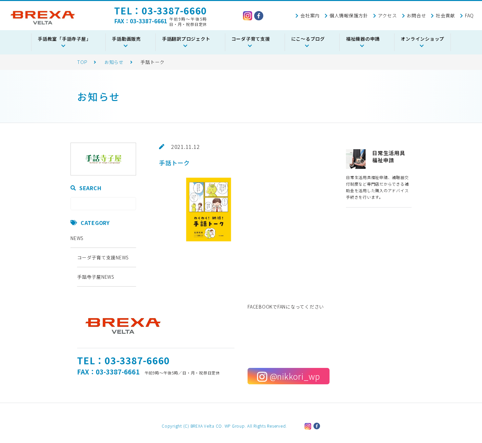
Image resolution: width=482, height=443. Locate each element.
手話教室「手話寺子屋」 (64, 38)
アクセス (387, 15)
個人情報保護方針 (349, 15)
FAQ (469, 15)
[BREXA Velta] (42, 18)
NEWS (77, 238)
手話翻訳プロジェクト (186, 38)
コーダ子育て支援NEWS (103, 257)
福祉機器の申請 (363, 38)
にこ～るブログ (308, 38)
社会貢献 (445, 15)
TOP (82, 62)
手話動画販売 (126, 38)
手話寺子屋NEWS (95, 276)
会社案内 (310, 15)
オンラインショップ (422, 38)
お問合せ (416, 15)
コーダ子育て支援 (250, 38)
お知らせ (114, 62)
